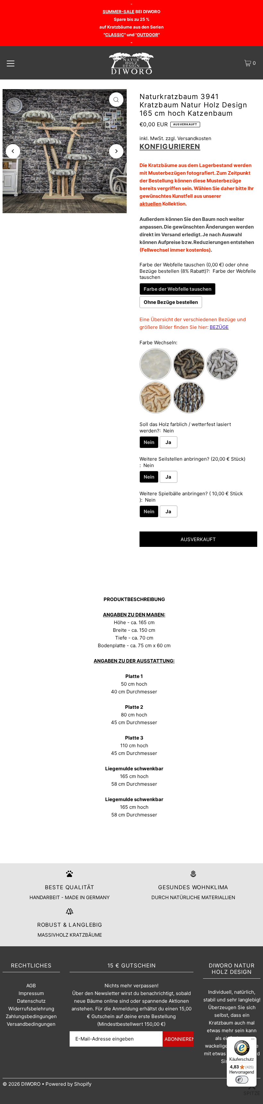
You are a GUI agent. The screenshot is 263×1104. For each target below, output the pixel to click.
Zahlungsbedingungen (31, 1016)
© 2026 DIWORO (21, 1084)
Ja (168, 442)
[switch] (241, 1079)
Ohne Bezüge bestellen (171, 302)
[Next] (116, 151)
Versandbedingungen (31, 1024)
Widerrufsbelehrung (31, 1009)
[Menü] (253, 1040)
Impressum (31, 993)
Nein (149, 442)
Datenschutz (31, 1001)
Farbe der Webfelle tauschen (177, 289)
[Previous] (13, 151)
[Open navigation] (11, 63)
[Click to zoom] (116, 99)
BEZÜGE (219, 327)
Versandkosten (194, 138)
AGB (31, 986)
